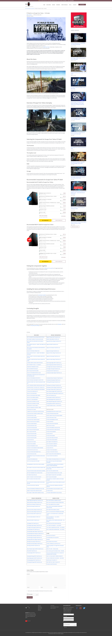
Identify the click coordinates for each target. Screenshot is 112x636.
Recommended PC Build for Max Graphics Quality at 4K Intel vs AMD (78, 222)
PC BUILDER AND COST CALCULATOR (52, 537)
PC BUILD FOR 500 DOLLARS (31, 437)
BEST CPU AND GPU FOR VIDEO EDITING (33, 479)
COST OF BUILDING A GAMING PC (52, 443)
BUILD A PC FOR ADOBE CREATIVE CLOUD (34, 372)
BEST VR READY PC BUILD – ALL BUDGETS (34, 364)
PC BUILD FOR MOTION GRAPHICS (52, 455)
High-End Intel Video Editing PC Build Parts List (34, 511)
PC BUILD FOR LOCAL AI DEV (31, 453)
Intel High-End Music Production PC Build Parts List (55, 378)
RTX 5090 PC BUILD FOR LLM (32, 474)
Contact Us (39, 606)
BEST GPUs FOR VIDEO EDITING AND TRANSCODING (55, 502)
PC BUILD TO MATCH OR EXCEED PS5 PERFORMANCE (36, 389)
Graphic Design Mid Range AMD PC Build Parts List (35, 500)
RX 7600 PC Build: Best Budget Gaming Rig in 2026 (78, 88)
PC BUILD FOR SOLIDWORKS (51, 431)
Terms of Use (40, 608)
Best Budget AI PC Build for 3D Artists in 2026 (78, 148)
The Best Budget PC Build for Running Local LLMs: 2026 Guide (78, 118)
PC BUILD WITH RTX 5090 (31, 441)
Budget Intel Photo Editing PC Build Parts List (54, 353)
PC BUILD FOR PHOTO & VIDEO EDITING (53, 429)
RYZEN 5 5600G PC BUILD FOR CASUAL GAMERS (54, 415)
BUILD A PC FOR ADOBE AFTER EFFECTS (33, 378)
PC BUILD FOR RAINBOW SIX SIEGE (52, 419)
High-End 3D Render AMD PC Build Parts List (34, 513)
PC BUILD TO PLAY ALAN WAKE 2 (52, 449)
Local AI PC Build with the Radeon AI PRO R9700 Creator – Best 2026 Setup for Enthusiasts (78, 193)
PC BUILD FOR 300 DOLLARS (31, 435)
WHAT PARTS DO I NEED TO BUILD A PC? (53, 562)
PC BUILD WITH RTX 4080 (31, 409)
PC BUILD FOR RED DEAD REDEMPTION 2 (34, 451)
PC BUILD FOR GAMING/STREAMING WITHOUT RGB (35, 488)
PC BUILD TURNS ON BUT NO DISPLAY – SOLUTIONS (55, 558)
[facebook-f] (77, 608)
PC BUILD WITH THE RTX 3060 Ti (32, 405)
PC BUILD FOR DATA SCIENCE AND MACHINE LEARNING (36, 470)
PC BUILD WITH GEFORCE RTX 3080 (33, 403)
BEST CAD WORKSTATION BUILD (32, 368)
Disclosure (39, 610)
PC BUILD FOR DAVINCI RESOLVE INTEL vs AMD (54, 472)
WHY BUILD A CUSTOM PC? (51, 535)
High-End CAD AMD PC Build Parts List (33, 520)
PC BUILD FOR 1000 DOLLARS (32, 427)
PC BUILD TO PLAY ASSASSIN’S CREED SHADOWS (35, 447)
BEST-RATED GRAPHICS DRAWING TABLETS (54, 500)
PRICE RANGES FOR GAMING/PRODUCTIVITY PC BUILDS (56, 459)
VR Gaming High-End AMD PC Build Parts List (54, 403)
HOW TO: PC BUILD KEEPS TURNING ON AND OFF (55, 556)
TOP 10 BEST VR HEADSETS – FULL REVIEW (54, 525)
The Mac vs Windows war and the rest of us (53, 543)
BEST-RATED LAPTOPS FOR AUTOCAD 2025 (54, 523)
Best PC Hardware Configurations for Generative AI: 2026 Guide (78, 133)
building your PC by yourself (48, 268)
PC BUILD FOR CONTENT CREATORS (33, 485)
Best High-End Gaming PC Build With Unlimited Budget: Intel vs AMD (77, 162)
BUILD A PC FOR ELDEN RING (32, 393)
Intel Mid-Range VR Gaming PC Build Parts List (34, 537)
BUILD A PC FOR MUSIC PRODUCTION (33, 351)
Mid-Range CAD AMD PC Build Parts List (33, 545)
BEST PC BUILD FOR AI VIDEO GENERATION (54, 453)
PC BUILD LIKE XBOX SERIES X (32, 423)
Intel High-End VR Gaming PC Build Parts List (34, 527)
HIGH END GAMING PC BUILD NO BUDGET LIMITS (55, 488)
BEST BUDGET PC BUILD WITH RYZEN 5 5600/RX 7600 (36, 467)
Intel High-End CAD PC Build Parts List (53, 370)
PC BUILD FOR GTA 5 (50, 447)
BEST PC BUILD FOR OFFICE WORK (32, 370)
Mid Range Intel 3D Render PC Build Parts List (54, 385)
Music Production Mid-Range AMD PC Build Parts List (55, 393)
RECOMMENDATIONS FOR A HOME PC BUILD (54, 411)
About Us (39, 605)
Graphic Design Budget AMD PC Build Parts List (54, 362)
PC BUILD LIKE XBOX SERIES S (32, 417)
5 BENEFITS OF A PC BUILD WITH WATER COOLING (35, 411)
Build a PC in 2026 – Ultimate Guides (52, 548)
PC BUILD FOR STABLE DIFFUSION (52, 437)
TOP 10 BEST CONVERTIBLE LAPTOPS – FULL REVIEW (55, 527)
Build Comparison (53, 608)
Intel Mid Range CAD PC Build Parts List (33, 529)
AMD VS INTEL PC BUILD (51, 425)
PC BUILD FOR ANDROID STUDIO (32, 445)
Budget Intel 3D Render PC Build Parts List (53, 347)
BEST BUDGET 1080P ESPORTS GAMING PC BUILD (35, 492)
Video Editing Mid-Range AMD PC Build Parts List (54, 401)
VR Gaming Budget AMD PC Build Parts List (34, 560)
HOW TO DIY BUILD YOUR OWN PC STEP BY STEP (35, 380)
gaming (33, 325)
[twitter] (84, 608)
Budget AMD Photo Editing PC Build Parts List (54, 341)
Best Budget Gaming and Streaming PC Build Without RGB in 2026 (78, 177)
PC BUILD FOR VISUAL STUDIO (51, 417)
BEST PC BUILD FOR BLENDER (51, 476)
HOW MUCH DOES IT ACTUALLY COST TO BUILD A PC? (36, 387)
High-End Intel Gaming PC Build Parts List (33, 506)
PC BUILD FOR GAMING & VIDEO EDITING (53, 427)
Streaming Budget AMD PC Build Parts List (34, 552)
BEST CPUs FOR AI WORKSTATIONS (52, 470)
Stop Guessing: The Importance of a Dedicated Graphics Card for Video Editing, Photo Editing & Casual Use (77, 103)
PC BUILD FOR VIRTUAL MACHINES (52, 423)
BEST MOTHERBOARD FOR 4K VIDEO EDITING (34, 472)
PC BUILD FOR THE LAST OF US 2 (32, 449)
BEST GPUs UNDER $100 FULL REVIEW (53, 504)
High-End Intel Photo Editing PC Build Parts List (34, 509)
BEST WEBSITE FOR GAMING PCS (52, 441)
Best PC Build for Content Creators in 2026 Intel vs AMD (78, 208)
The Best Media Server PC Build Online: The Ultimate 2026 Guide (78, 44)
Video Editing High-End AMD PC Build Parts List (34, 558)
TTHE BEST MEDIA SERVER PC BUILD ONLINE (54, 492)
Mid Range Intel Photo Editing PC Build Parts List (54, 387)
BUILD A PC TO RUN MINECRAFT (32, 399)
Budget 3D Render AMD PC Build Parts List (53, 337)
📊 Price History (63, 216)
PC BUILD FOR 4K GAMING (31, 443)
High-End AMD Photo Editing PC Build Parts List (34, 502)
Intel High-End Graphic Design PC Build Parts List (54, 372)
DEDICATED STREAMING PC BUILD (32, 366)
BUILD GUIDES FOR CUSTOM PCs (52, 541)
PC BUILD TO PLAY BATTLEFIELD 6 (52, 451)
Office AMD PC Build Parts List (32, 550)
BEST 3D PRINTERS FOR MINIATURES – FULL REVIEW (55, 529)
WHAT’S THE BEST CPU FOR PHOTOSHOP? (34, 476)
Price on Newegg (44, 194)
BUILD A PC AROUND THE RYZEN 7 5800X (34, 407)
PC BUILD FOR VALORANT (51, 435)
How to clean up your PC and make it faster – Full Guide (55, 550)
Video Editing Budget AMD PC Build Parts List (54, 399)
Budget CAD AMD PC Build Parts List (52, 344)
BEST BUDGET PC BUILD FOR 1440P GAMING (54, 474)
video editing (37, 325)
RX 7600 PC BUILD (50, 490)
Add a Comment (29, 14)
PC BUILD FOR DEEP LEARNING (52, 445)
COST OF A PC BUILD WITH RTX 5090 (33, 461)
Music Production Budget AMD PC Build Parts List (54, 391)
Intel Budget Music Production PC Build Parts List (54, 366)
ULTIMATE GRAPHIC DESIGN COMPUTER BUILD (35, 362)
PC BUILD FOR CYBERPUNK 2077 (32, 391)
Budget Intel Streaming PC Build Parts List (53, 356)
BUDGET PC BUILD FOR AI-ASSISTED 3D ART (34, 490)
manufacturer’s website (42, 295)
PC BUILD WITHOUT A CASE (31, 415)
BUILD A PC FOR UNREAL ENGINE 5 (33, 397)
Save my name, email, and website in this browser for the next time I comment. (40, 590)
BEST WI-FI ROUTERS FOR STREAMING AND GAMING (55, 511)
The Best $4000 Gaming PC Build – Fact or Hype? (79, 73)
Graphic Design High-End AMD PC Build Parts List (54, 364)
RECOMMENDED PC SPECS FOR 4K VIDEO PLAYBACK (35, 464)
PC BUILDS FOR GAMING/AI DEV (32, 459)
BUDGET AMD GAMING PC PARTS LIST (53, 339)
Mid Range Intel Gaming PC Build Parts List (34, 541)
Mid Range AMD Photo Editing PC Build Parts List (35, 539)
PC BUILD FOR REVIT (50, 421)
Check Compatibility (71, 0)
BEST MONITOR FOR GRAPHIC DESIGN (53, 509)
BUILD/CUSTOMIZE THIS (59, 220)
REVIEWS (48, 539)
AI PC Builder (52, 605)
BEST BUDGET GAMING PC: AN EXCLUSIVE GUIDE (35, 339)
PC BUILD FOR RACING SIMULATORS (52, 413)
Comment (28, 574)
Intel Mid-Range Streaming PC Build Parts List (34, 535)
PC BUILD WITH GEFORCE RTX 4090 (33, 401)
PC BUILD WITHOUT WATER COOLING (33, 419)
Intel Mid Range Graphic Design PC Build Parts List (35, 531)
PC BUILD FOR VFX (50, 433)
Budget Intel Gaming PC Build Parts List (53, 351)
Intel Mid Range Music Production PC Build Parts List (35, 533)
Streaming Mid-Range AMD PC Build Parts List (34, 556)
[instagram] (81, 608)
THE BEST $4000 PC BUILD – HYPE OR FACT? (54, 405)
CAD (31, 325)
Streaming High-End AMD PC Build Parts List (54, 397)
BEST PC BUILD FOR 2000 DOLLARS (33, 429)
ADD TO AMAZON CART (45, 220)
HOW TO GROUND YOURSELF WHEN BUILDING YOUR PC (36, 385)
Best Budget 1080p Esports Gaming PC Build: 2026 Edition (78, 58)
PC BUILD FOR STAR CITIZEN (31, 425)
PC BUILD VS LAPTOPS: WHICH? (52, 564)
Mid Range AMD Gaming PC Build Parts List (53, 382)
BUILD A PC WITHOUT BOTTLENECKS (33, 421)
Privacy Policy (40, 607)
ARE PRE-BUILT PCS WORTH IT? (52, 560)
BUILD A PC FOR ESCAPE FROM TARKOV (33, 395)
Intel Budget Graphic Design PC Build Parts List (34, 525)
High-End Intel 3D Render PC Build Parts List (34, 504)
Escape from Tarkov (46, 47)
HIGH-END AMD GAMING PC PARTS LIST (33, 517)
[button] (82, 4)
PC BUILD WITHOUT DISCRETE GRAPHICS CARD (35, 413)
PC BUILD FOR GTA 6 (30, 439)
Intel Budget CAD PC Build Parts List (33, 523)
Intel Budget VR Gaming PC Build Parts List (53, 368)
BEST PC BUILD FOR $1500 (31, 431)
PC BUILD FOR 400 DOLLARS (31, 433)
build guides (59, 324)
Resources (39, 609)
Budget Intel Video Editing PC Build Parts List (54, 359)
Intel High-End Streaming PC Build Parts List (53, 380)
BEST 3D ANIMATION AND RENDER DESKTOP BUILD (35, 337)
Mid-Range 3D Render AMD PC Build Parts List (54, 389)
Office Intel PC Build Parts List (51, 395)
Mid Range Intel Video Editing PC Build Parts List (34, 543)
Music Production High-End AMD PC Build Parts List (35, 548)
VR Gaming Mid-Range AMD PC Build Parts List (34, 562)
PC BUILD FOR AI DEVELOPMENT (52, 439)
